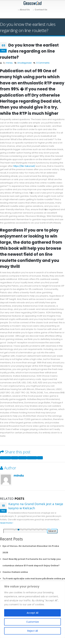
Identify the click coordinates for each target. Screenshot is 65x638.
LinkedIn (22, 457)
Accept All (32, 612)
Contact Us (41, 9)
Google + (32, 457)
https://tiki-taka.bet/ (24, 166)
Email (40, 457)
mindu (9, 63)
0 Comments (43, 63)
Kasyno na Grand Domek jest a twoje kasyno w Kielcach (35, 506)
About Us (25, 9)
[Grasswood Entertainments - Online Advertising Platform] (32, 3)
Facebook (5, 457)
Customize (32, 621)
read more (6, 522)
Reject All (32, 630)
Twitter (14, 457)
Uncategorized (24, 63)
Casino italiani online (15, 572)
